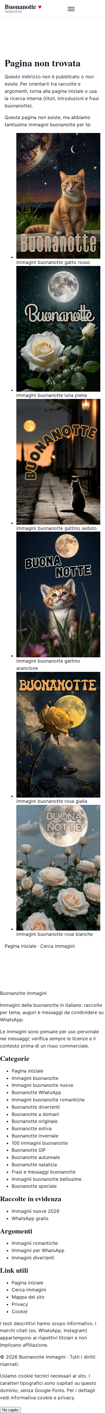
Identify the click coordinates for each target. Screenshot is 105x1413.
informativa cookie (31, 1397)
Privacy (20, 1304)
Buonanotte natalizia (34, 1164)
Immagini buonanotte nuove (42, 1085)
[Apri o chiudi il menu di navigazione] (71, 8)
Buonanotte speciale (34, 1186)
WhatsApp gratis (30, 1218)
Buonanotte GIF (29, 1150)
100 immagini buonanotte (40, 1143)
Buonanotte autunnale (36, 1157)
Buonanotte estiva (32, 1128)
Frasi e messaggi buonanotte (44, 1172)
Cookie (19, 1311)
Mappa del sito (28, 1297)
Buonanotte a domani (35, 1114)
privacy (66, 1397)
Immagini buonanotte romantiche (48, 1100)
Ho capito (10, 1410)
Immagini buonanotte (35, 1078)
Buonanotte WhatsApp (36, 1092)
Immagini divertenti (33, 1258)
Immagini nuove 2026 (36, 1211)
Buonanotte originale (34, 1121)
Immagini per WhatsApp (38, 1250)
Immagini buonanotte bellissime (46, 1179)
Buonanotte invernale (35, 1136)
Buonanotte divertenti (36, 1107)
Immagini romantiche (35, 1243)
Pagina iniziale (20, 946)
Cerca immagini (57, 946)
